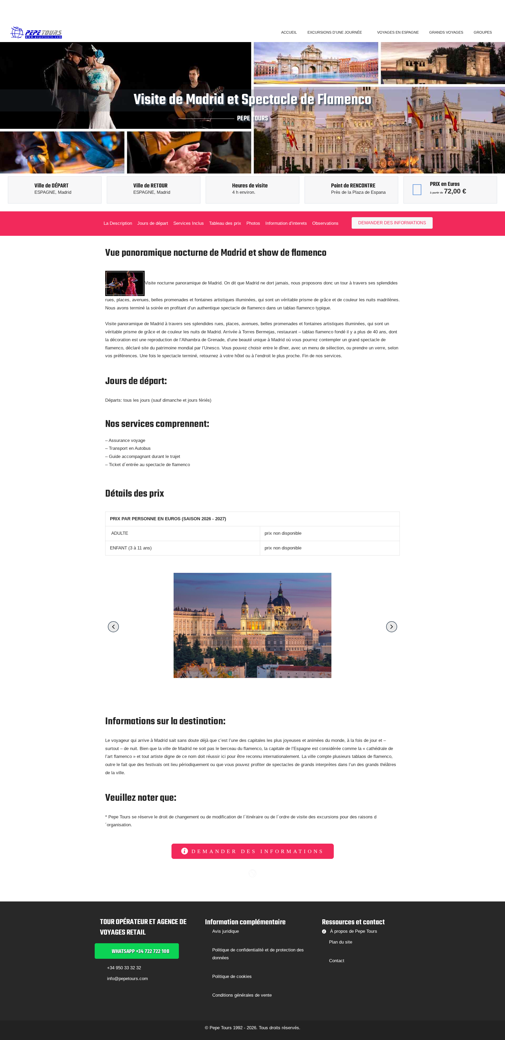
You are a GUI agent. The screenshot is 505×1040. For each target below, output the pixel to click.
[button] (364, 32)
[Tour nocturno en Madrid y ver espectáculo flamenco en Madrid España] (125, 283)
